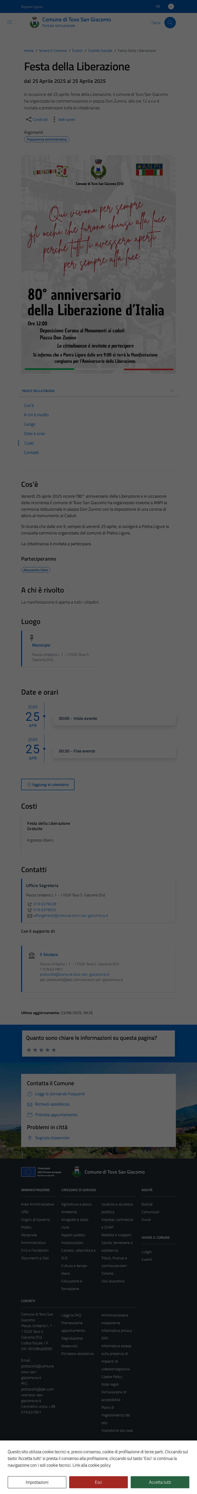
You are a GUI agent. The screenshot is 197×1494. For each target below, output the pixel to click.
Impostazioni (37, 1482)
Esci (98, 1482)
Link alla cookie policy (92, 1465)
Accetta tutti (160, 1482)
